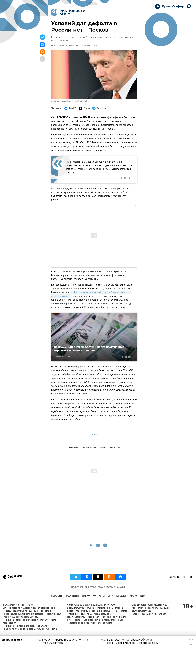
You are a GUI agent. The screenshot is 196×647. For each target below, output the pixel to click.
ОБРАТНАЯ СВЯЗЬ (117, 596)
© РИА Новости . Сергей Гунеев (62, 101)
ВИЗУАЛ (120, 587)
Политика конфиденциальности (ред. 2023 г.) (25, 626)
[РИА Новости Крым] (68, 12)
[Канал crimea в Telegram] (75, 577)
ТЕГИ (142, 596)
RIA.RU (133, 596)
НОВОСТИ (56, 596)
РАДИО (86, 596)
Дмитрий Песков (88, 447)
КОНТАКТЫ (99, 596)
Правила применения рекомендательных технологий (30, 629)
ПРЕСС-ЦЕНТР (72, 596)
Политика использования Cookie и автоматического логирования (29, 621)
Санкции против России (109, 447)
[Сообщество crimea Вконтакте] (86, 577)
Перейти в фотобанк (82, 101)
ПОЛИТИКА (77, 587)
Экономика (73, 447)
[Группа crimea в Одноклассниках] (109, 577)
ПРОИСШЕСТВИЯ (106, 587)
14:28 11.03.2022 (57, 45)
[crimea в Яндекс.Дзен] (98, 577)
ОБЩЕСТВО (90, 587)
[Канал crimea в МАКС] (120, 577)
